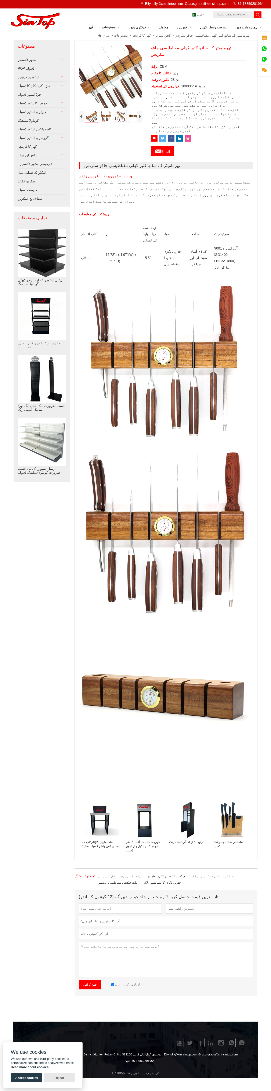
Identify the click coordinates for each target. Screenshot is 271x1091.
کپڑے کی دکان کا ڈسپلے (34, 86)
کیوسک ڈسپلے (27, 190)
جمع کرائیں (90, 984)
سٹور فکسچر (27, 60)
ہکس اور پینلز (28, 155)
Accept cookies (26, 1078)
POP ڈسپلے (26, 68)
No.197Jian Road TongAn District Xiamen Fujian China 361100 (90, 1054)
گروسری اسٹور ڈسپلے (33, 138)
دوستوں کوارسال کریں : (148, 1054)
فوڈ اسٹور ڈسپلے (29, 94)
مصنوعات (121, 35)
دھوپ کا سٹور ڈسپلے (32, 103)
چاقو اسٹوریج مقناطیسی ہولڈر (119, 876)
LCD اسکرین (27, 181)
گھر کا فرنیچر (141, 35)
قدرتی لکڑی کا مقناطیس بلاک (162, 882)
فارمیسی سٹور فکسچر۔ (35, 164)
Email (162, 150)
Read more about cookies (29, 1067)
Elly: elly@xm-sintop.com (164, 4)
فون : (128, 1060)
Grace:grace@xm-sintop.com (206, 4)
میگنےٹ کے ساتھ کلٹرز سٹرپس (166, 876)
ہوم (104, 35)
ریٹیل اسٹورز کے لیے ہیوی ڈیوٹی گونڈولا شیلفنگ (40, 282)
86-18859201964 (251, 4)
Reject (59, 1078)
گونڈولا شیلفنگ (28, 120)
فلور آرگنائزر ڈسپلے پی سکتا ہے (39, 345)
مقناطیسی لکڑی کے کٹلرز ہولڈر (213, 876)
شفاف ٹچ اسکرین (30, 198)
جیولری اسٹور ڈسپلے (32, 112)
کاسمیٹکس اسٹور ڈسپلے (35, 129)
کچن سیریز (163, 35)
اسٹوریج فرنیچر (28, 77)
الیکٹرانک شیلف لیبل (32, 172)
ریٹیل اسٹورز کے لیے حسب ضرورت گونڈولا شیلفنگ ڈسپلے (39, 470)
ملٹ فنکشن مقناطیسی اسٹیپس (118, 882)
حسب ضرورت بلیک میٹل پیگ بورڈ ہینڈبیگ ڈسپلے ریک (41, 407)
